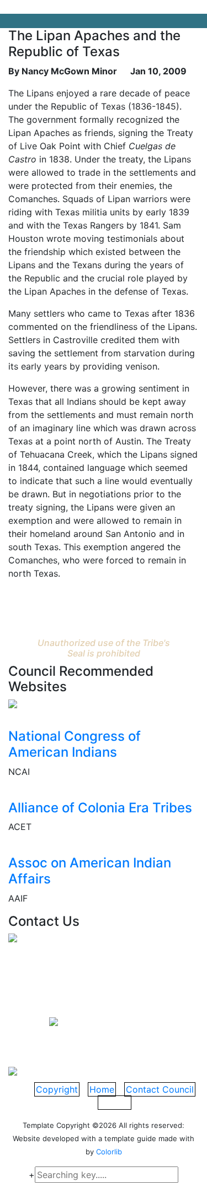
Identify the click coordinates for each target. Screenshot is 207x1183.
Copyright (57, 1089)
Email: (28, 1021)
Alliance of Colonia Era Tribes (100, 808)
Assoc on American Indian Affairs (89, 871)
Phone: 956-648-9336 (79, 1005)
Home (101, 1089)
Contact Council (160, 1089)
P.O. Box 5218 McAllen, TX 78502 (68, 965)
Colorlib (109, 1151)
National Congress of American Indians (74, 744)
